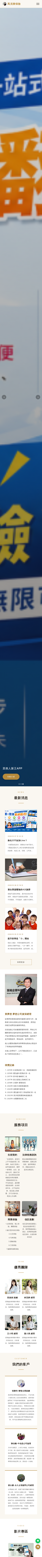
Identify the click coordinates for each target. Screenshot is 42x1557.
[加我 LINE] (38, 1541)
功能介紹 (11, 777)
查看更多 (21, 962)
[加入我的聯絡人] (38, 1547)
